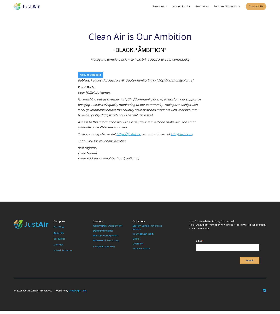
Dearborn (138, 243)
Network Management (105, 235)
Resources (202, 6)
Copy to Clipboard (90, 74)
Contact (58, 244)
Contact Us (256, 6)
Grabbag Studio (78, 290)
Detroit (136, 238)
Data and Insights (103, 230)
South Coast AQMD (143, 234)
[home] (27, 6)
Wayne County (141, 248)
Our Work (59, 227)
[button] (160, 6)
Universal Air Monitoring (106, 240)
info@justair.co (181, 134)
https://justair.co (129, 134)
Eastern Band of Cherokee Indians (147, 227)
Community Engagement (107, 225)
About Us (59, 233)
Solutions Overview (104, 246)
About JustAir (181, 6)
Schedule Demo (63, 250)
